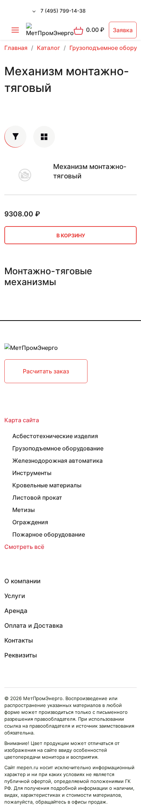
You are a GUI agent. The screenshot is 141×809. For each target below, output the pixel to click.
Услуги (14, 596)
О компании (22, 581)
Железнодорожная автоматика (57, 460)
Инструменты (31, 472)
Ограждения (30, 522)
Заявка (123, 30)
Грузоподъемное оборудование (57, 448)
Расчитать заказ (46, 371)
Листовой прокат (37, 497)
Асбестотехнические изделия (55, 436)
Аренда (15, 610)
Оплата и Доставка (33, 625)
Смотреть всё (24, 546)
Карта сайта (21, 420)
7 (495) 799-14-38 (63, 11)
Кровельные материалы (46, 485)
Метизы (23, 509)
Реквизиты (20, 655)
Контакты (18, 640)
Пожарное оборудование (48, 534)
